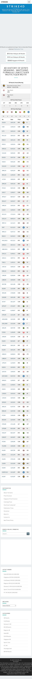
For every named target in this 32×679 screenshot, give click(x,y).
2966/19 (4, 170)
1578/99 (4, 428)
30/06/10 (13, 266)
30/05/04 (13, 358)
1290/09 (4, 275)
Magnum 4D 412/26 (9, 583)
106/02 (4, 384)
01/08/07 (13, 310)
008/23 (4, 140)
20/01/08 (13, 297)
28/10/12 (13, 245)
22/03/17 (13, 201)
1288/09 (4, 280)
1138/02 (4, 393)
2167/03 (4, 371)
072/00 (4, 415)
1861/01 (4, 406)
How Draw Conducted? (9, 505)
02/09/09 (13, 275)
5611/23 (4, 135)
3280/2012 (4, 249)
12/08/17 (13, 192)
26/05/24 (13, 131)
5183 (3, 127)
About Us (6, 514)
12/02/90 (13, 468)
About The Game (8, 492)
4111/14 (4, 214)
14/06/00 (13, 415)
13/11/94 (13, 454)
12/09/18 (13, 175)
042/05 (4, 341)
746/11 (4, 262)
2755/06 (4, 315)
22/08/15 (13, 210)
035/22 (4, 144)
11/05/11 (13, 262)
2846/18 (4, 183)
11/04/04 (13, 363)
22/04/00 (13, 419)
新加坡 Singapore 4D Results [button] (16, 60)
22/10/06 (13, 319)
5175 (3, 131)
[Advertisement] (16, 30)
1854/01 (4, 402)
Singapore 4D (7, 639)
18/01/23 (13, 140)
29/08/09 (13, 280)
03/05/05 (13, 336)
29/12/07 (13, 301)
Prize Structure (8, 496)
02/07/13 (13, 231)
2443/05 (4, 336)
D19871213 (5, 472)
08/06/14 (13, 218)
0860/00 (4, 411)
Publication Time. (18, 49)
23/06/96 (13, 441)
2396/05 (4, 345)
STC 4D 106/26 (7, 592)
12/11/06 (13, 315)
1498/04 (4, 358)
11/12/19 (13, 166)
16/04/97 (13, 437)
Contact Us (7, 517)
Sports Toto (7, 642)
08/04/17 (13, 196)
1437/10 (4, 266)
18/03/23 (13, 135)
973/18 (4, 188)
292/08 (4, 288)
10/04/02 (13, 389)
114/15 (4, 210)
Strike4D (4, 2)
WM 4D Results (8, 651)
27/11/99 (13, 424)
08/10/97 (13, 433)
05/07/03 (13, 376)
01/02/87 (13, 476)
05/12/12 (13, 240)
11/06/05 (13, 332)
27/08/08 (13, 293)
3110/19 (4, 166)
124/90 (4, 463)
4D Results (6, 618)
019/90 (4, 468)
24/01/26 (13, 122)
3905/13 (4, 231)
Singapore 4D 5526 (8, 577)
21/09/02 (13, 380)
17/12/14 (13, 214)
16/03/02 (13, 398)
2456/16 (4, 205)
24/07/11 (13, 258)
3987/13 (4, 223)
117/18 (4, 179)
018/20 (4, 162)
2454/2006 (4, 319)
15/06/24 (13, 127)
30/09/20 (13, 153)
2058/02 (4, 380)
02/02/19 (13, 170)
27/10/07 (13, 306)
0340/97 (4, 437)
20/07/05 (13, 328)
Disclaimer (6, 511)
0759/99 (4, 424)
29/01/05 (13, 345)
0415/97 (4, 433)
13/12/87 (13, 472)
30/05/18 (13, 183)
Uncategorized (8, 648)
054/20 (4, 157)
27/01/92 (13, 459)
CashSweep (7, 621)
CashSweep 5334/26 (9, 580)
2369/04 (4, 354)
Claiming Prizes (8, 502)
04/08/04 (13, 354)
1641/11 (4, 253)
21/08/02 (13, 384)
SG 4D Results (7, 636)
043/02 (4, 389)
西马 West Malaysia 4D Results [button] (16, 54)
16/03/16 (13, 205)
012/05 (4, 350)
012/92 (4, 459)
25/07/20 (13, 157)
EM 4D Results (7, 627)
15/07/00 (13, 411)
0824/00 (4, 419)
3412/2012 (4, 240)
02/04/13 (13, 236)
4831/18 (4, 175)
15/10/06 (13, 323)
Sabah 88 (6, 633)
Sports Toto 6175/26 (9, 589)
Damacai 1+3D (7, 624)
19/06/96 (13, 446)
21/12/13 (13, 223)
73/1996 (4, 446)
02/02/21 (13, 148)
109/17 (4, 192)
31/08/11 (13, 253)
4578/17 (4, 196)
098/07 (4, 310)
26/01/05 (13, 350)
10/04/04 (13, 367)
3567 (3, 227)
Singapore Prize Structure (10, 499)
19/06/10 (13, 271)
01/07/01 (13, 406)
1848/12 (4, 245)
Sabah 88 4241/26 (8, 574)
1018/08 (4, 297)
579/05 (4, 332)
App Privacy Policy (8, 520)
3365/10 (4, 271)
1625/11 (4, 258)
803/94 (4, 454)
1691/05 (4, 328)
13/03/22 (13, 144)
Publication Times (8, 508)
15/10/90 (13, 463)
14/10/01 (13, 402)
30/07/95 (13, 450)
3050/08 (4, 293)
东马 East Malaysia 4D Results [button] (16, 57)
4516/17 (4, 201)
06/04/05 (13, 341)
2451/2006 (4, 323)
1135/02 (4, 398)
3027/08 (4, 284)
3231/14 (4, 218)
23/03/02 (13, 393)
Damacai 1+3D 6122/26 (10, 586)
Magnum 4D (7, 630)
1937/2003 (4, 376)
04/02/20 (13, 162)
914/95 (4, 450)
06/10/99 (13, 428)
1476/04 (4, 363)
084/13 (4, 236)
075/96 (4, 441)
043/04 (4, 367)
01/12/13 (13, 227)
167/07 (4, 301)
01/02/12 (13, 249)
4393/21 (4, 148)
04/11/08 (13, 284)
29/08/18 (13, 179)
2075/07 (4, 306)
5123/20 (4, 153)
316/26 (4, 122)
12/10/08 (13, 288)
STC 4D (5, 645)
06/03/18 (13, 188)
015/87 (4, 476)
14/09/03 (13, 371)
